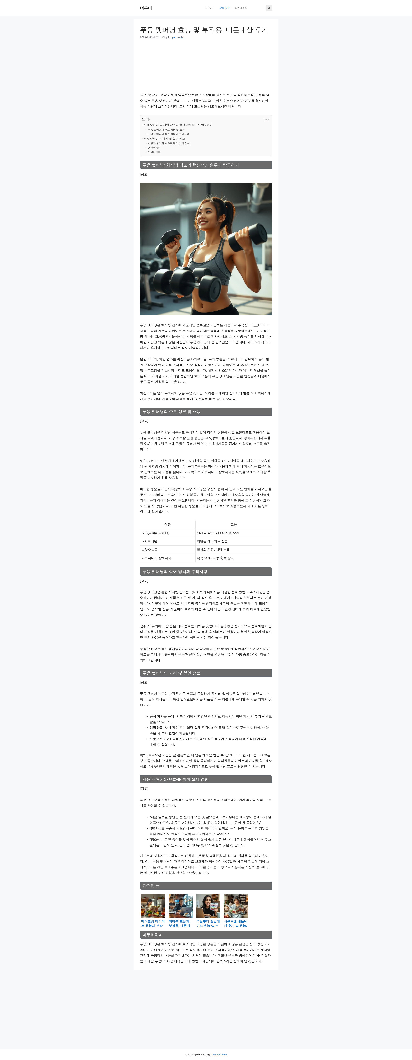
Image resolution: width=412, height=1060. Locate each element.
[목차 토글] (265, 119)
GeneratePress (219, 1054)
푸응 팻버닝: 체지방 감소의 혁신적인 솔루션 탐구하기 (178, 124)
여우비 (146, 8)
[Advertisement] (206, 68)
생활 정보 (225, 8)
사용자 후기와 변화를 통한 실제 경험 (169, 143)
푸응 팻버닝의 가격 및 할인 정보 (164, 138)
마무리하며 (154, 152)
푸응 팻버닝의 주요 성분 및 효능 (166, 129)
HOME (209, 8)
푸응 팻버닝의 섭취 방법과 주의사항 (168, 133)
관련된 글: (153, 147)
